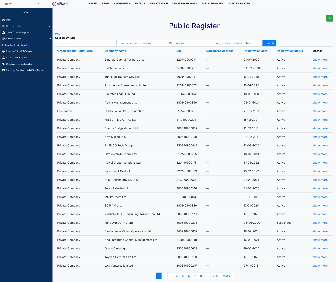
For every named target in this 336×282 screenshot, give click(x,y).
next (226, 276)
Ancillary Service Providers (17, 45)
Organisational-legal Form (75, 51)
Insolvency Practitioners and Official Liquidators (26, 70)
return (59, 33)
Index (8, 20)
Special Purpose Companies (17, 32)
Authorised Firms (13, 38)
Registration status (290, 51)
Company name (115, 51)
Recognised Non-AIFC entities (19, 51)
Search (269, 43)
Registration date (255, 51)
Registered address (219, 51)
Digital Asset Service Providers (19, 64)
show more (320, 59)
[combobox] (22, 3)
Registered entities (13, 26)
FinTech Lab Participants (16, 57)
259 (215, 276)
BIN (178, 51)
